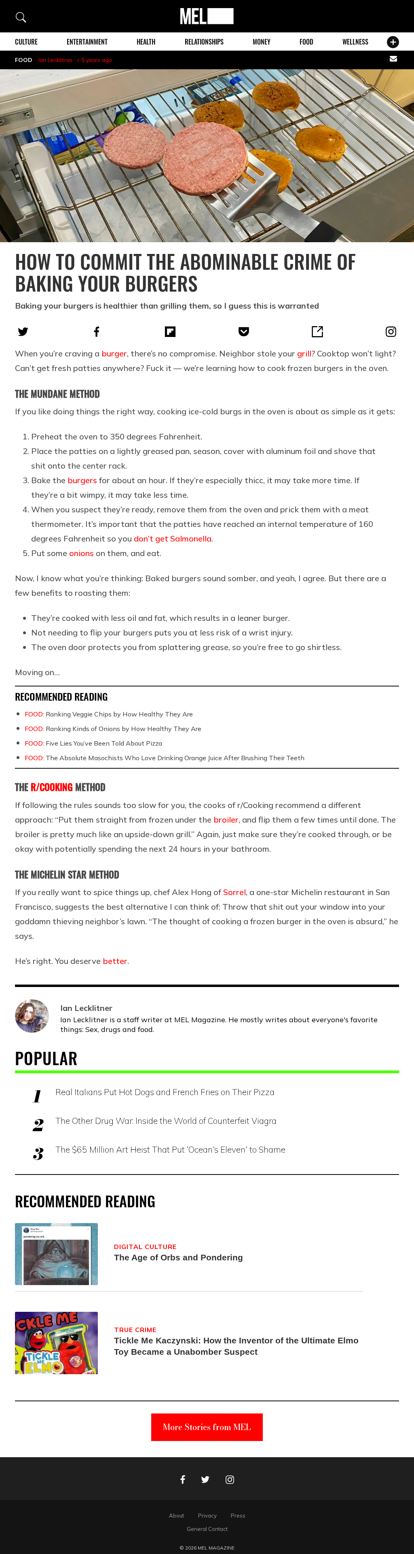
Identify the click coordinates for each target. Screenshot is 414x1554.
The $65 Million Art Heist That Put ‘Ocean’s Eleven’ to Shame (170, 1149)
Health (146, 42)
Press (238, 1515)
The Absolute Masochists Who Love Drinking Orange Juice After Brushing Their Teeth (164, 758)
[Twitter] (23, 331)
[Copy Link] (317, 331)
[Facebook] (97, 331)
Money (261, 42)
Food (306, 42)
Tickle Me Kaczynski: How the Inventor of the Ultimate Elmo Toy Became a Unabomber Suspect (236, 1346)
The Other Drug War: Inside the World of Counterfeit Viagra (166, 1120)
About (176, 1515)
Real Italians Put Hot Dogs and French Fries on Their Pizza (165, 1092)
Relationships (204, 42)
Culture (26, 42)
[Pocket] (244, 331)
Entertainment (87, 42)
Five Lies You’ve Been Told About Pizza (93, 743)
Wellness (355, 42)
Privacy (207, 1515)
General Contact (207, 1529)
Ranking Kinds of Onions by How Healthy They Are (113, 729)
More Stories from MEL (207, 1427)
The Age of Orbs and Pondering (178, 1257)
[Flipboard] (170, 331)
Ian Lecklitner (55, 60)
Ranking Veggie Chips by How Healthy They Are (109, 714)
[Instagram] (391, 331)
